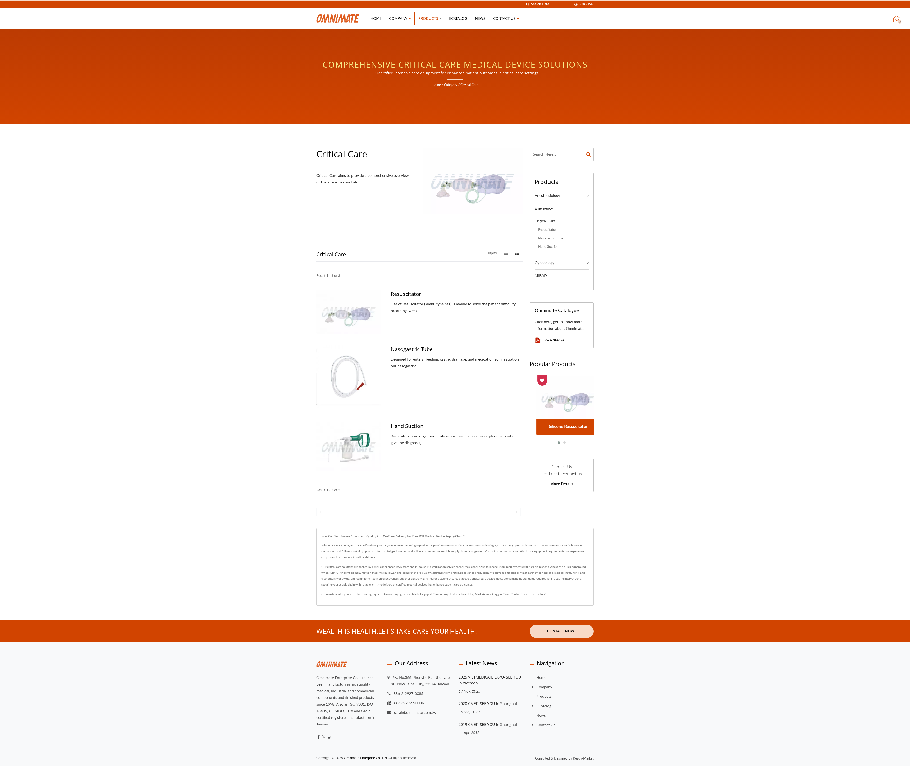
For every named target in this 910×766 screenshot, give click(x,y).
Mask (415, 594)
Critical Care (469, 85)
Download (553, 340)
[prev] (320, 512)
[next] (517, 512)
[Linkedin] (329, 737)
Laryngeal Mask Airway (434, 594)
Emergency (544, 208)
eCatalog (458, 18)
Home (376, 18)
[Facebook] (319, 737)
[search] (527, 4)
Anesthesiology (547, 195)
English (587, 4)
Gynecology (544, 263)
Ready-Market (583, 758)
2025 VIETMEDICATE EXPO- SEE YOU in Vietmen (490, 680)
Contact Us (505, 18)
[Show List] (517, 253)
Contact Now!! (561, 631)
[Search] (588, 154)
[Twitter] (324, 737)
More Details (561, 483)
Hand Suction (407, 425)
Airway (387, 594)
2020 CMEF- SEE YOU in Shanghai (488, 703)
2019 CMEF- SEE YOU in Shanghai (488, 724)
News (480, 18)
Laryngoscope (402, 594)
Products (428, 18)
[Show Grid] (506, 253)
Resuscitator (406, 293)
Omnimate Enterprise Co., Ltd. (365, 758)
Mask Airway (483, 594)
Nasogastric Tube (411, 349)
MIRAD (541, 276)
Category (450, 85)
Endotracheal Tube (461, 594)
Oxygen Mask (500, 594)
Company (398, 18)
